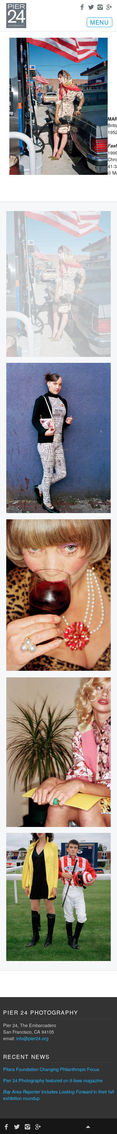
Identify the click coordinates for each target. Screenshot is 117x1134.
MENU (99, 22)
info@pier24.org (32, 1038)
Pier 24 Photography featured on (53, 1080)
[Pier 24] (16, 26)
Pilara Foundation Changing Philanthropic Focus (51, 1069)
